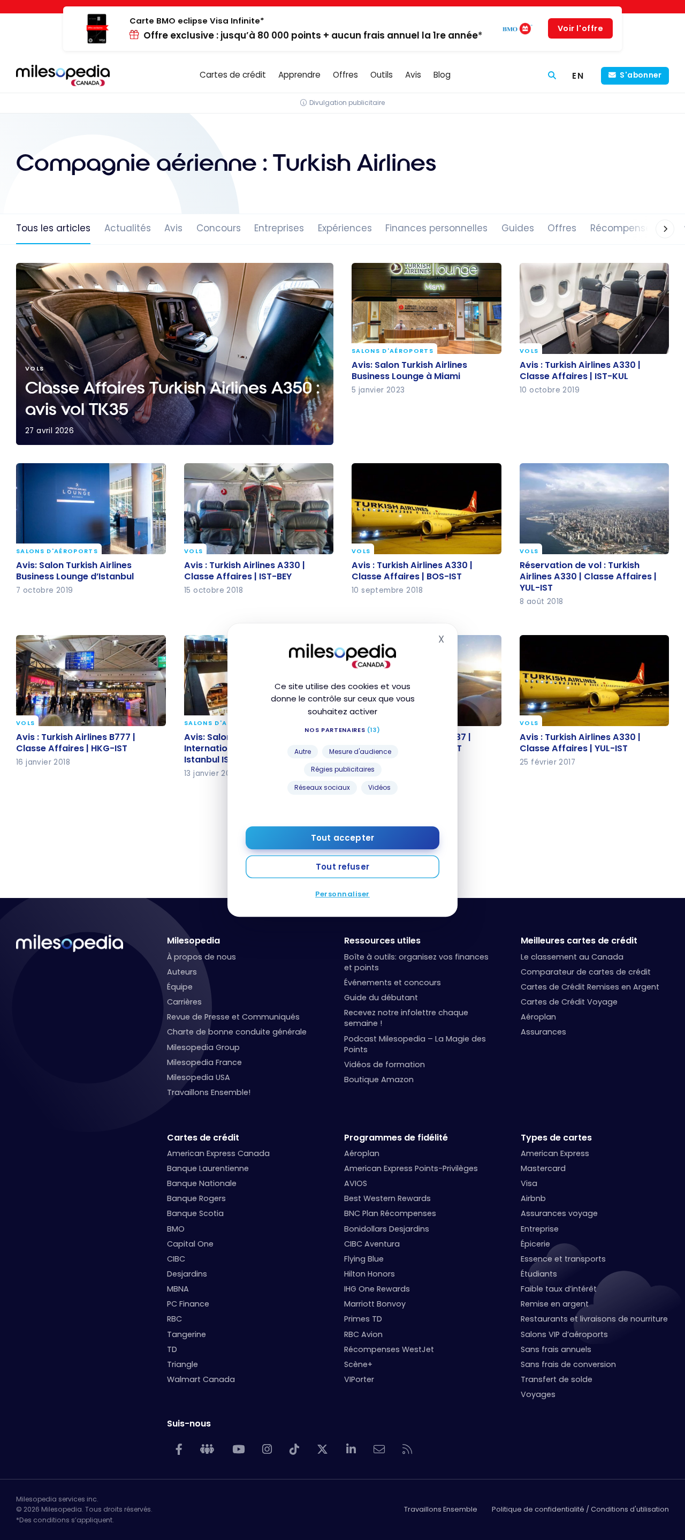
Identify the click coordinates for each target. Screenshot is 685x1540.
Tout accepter (342, 837)
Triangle (182, 1364)
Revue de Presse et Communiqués (233, 1016)
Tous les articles (53, 228)
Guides (517, 228)
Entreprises (279, 228)
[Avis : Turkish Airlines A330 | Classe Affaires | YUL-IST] (594, 680)
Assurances (543, 1031)
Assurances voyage (559, 1213)
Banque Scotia (195, 1213)
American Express (555, 1153)
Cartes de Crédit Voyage (569, 1002)
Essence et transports (563, 1259)
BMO (176, 1229)
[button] (654, 229)
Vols (529, 351)
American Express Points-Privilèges (411, 1168)
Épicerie (535, 1244)
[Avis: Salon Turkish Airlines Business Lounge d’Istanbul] (91, 508)
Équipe (180, 987)
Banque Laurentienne (208, 1168)
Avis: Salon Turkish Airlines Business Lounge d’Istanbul (75, 570)
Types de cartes (556, 1137)
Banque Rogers (196, 1198)
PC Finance (188, 1304)
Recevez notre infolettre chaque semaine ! (406, 1018)
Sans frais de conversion (568, 1364)
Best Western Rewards (387, 1198)
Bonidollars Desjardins (386, 1229)
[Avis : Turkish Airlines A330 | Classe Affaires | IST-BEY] (259, 508)
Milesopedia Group (203, 1047)
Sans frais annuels (556, 1349)
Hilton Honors (369, 1274)
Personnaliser (342, 894)
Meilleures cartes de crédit (579, 940)
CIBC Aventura (372, 1244)
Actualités (127, 228)
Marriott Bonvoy (375, 1304)
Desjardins (187, 1274)
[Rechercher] (552, 75)
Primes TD (363, 1318)
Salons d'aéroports (392, 351)
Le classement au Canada (572, 957)
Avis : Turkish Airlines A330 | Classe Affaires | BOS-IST (412, 570)
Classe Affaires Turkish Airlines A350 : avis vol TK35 (174, 354)
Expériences (345, 228)
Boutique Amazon (379, 1079)
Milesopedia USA (198, 1077)
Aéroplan (538, 1016)
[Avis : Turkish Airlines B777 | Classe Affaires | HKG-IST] (91, 680)
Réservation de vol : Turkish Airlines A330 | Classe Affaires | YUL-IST (588, 576)
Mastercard (543, 1168)
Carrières (184, 1002)
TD (172, 1349)
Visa (529, 1183)
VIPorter (359, 1379)
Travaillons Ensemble (440, 1509)
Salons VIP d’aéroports (564, 1334)
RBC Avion (363, 1334)
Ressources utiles (382, 940)
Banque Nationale (202, 1183)
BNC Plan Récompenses (390, 1213)
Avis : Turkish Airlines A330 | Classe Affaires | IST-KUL (580, 370)
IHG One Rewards (377, 1289)
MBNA (178, 1289)
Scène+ (358, 1364)
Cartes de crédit (203, 1137)
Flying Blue (364, 1259)
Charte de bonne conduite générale (237, 1031)
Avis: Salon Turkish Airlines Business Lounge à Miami (409, 370)
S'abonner (640, 75)
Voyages (538, 1394)
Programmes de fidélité (396, 1137)
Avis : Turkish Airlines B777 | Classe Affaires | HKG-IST (75, 742)
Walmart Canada (201, 1379)
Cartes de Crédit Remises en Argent (590, 987)
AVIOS (355, 1183)
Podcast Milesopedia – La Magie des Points (415, 1044)
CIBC (176, 1259)
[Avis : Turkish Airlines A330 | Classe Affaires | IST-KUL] (594, 308)
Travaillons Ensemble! (208, 1092)
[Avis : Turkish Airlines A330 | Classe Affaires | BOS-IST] (426, 508)
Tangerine (186, 1334)
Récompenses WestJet (389, 1349)
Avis (173, 228)
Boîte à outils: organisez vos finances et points (416, 962)
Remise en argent (555, 1304)
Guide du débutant (381, 997)
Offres (561, 228)
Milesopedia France (204, 1062)
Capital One (190, 1244)
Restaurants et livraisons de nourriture (594, 1318)
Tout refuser (342, 866)
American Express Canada (218, 1153)
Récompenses (623, 228)
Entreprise (540, 1229)
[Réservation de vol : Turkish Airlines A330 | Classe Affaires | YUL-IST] (594, 508)
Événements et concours (392, 982)
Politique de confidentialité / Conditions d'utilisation (580, 1509)
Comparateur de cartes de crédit (586, 972)
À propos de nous (201, 957)
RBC (174, 1318)
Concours (218, 228)
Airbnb (533, 1198)
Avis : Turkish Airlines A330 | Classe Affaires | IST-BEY (244, 570)
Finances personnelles (436, 228)
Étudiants (539, 1274)
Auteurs (182, 972)
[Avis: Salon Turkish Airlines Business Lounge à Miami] (426, 308)
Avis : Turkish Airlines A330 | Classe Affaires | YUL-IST (580, 742)
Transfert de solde (556, 1379)
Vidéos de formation (384, 1064)
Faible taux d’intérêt (559, 1289)
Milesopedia (193, 940)
